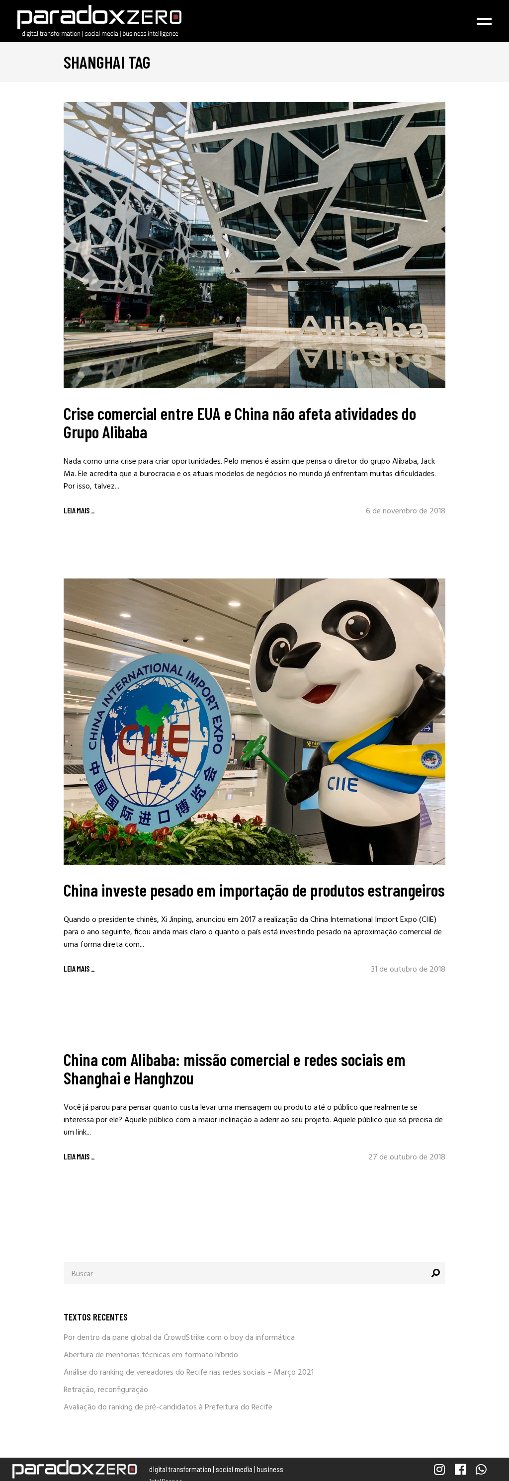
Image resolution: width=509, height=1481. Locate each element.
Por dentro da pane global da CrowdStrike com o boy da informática (179, 1337)
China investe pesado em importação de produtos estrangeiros (254, 889)
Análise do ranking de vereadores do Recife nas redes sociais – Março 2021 (189, 1372)
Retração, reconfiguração (106, 1390)
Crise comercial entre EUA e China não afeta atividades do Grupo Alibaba (240, 422)
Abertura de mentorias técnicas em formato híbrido (151, 1355)
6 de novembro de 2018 (405, 511)
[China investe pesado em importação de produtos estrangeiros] (254, 721)
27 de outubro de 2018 (406, 1157)
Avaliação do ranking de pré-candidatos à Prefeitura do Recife (168, 1407)
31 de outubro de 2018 (408, 969)
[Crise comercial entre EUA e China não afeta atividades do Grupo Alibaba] (254, 245)
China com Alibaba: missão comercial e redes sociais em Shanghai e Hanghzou (235, 1068)
